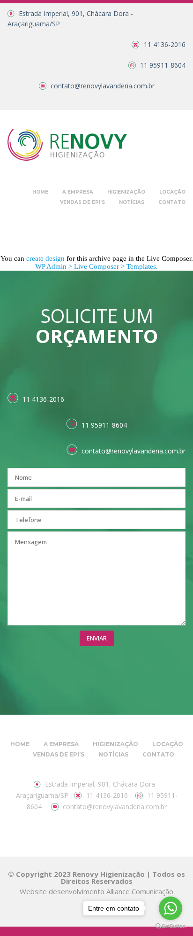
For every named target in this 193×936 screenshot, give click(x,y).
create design (45, 258)
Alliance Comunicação (139, 891)
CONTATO (172, 202)
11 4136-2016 (165, 44)
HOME (40, 192)
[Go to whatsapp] (170, 908)
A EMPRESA (77, 192)
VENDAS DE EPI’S (82, 202)
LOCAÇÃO (172, 192)
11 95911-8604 (163, 65)
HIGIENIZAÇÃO (126, 192)
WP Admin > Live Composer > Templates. (96, 266)
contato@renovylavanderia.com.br (103, 85)
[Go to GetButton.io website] (171, 926)
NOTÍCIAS (131, 202)
